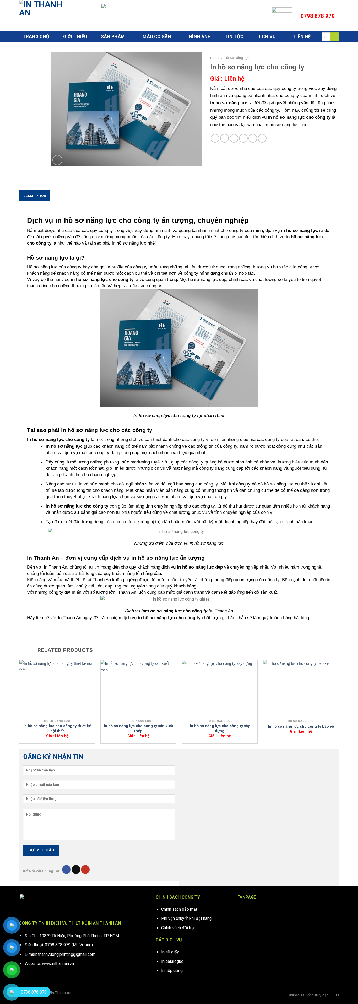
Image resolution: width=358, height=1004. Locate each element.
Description (34, 196)
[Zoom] (57, 160)
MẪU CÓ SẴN (157, 36)
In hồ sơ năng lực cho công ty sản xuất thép (138, 728)
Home (214, 58)
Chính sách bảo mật (179, 909)
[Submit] (334, 36)
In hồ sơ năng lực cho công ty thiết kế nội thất (57, 728)
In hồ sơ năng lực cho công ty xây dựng (220, 728)
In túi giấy (170, 951)
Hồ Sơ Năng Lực (237, 58)
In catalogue (172, 961)
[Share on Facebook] (215, 138)
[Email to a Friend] (234, 138)
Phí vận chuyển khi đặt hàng (186, 918)
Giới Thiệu (75, 36)
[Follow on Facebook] (66, 869)
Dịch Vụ (266, 36)
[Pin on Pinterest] (243, 138)
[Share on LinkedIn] (252, 138)
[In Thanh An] (45, 15)
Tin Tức (234, 36)
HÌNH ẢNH (200, 36)
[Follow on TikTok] (76, 869)
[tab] (34, 195)
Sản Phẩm (113, 36)
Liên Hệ (302, 36)
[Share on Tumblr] (262, 138)
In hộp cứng (172, 970)
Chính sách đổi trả (177, 927)
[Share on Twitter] (224, 138)
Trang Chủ (36, 36)
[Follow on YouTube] (85, 869)
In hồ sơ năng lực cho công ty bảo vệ (301, 726)
